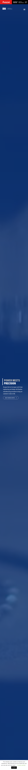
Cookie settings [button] (21, 765)
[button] (24, 9)
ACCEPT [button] (14, 767)
